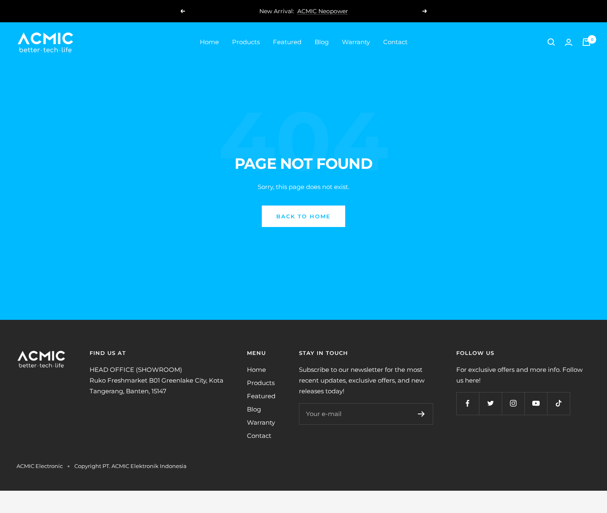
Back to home (303, 216)
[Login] (568, 42)
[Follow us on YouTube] (535, 403)
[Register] (421, 414)
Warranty (356, 42)
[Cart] (586, 42)
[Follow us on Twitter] (490, 403)
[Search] (551, 42)
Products (246, 42)
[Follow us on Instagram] (513, 403)
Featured (287, 42)
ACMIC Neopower (322, 11)
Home (209, 42)
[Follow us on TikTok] (558, 403)
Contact (395, 42)
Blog (322, 42)
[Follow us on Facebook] (467, 403)
